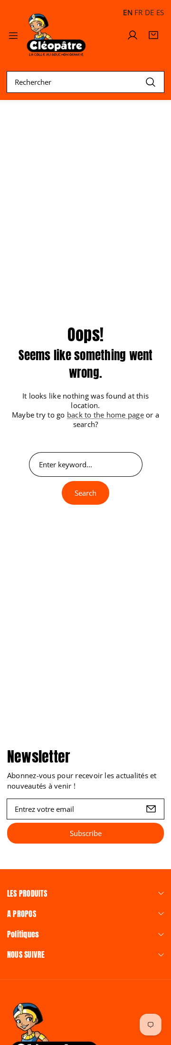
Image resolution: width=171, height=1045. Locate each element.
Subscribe (86, 833)
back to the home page (105, 414)
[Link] (56, 35)
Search (85, 493)
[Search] (150, 81)
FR (138, 12)
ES (160, 12)
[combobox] (85, 82)
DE (149, 12)
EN (127, 12)
